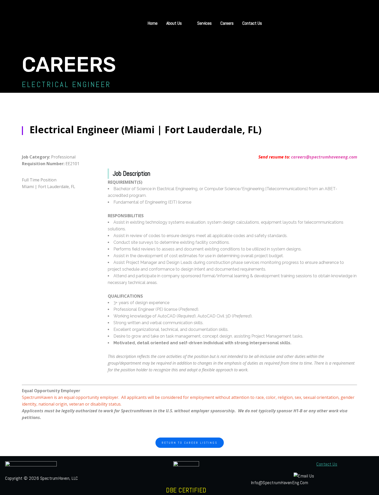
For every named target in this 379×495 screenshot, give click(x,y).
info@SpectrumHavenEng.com (279, 482)
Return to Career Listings (190, 443)
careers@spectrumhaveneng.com (324, 157)
